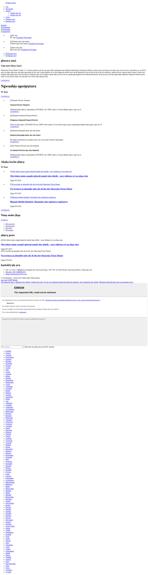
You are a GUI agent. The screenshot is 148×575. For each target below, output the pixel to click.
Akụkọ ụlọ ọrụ (15, 13)
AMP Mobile (13, 280)
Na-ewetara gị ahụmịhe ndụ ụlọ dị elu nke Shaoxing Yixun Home (41, 189)
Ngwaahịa (9, 9)
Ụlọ (7, 7)
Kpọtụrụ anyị (10, 21)
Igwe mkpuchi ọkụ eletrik (89, 282)
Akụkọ (8, 11)
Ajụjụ (8, 17)
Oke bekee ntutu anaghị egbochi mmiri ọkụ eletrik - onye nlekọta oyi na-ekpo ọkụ (49, 176)
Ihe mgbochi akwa (7, 282)
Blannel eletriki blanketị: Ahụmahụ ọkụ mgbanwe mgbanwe (39, 202)
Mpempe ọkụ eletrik (22, 282)
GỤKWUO (5, 80)
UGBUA (4, 220)
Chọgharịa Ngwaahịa (23, 38)
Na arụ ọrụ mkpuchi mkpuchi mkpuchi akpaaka (61, 282)
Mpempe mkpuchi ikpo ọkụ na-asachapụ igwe (116, 282)
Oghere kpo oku (37, 282)
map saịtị (4, 280)
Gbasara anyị (10, 19)
